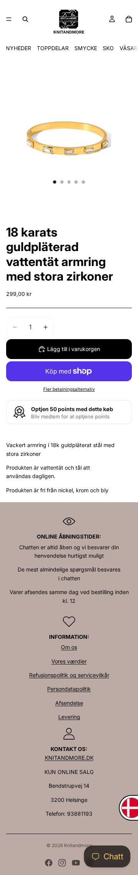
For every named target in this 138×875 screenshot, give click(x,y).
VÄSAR (129, 48)
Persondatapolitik (69, 689)
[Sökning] (25, 19)
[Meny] (9, 19)
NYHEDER (18, 48)
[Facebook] (48, 862)
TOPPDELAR (53, 48)
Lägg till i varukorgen (73, 349)
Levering (69, 716)
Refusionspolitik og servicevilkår (69, 675)
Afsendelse (69, 703)
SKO (108, 48)
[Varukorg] (128, 19)
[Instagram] (62, 862)
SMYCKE (85, 48)
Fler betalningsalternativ (69, 389)
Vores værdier (69, 661)
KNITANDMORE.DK (69, 757)
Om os (69, 647)
